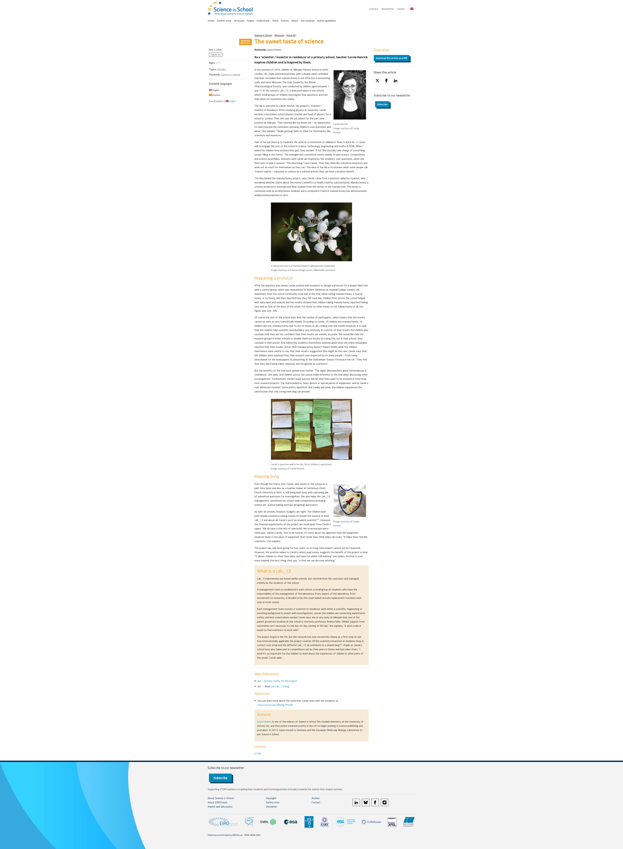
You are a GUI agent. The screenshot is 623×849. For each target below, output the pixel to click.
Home (211, 21)
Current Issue (224, 21)
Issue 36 (291, 35)
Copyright (271, 798)
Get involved (307, 21)
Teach (275, 21)
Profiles (221, 69)
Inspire (250, 21)
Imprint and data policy (220, 806)
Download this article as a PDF (391, 58)
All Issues (239, 21)
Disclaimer (271, 806)
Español (216, 95)
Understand (263, 21)
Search (400, 9)
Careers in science (230, 74)
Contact (373, 9)
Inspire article (245, 42)
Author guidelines (326, 21)
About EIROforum (217, 802)
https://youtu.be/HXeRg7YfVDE (275, 705)
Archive (316, 798)
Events (285, 21)
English (215, 90)
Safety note (272, 802)
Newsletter (387, 9)
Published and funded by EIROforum (225, 835)
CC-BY (257, 753)
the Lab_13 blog (280, 686)
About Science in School (221, 798)
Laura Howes (264, 721)
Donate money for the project (280, 681)
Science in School (263, 35)
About (294, 21)
